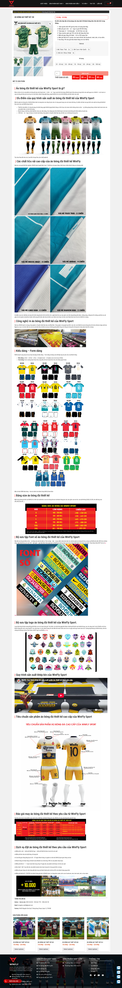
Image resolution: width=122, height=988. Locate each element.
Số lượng (81, 58)
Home (15, 12)
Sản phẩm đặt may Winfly (24, 12)
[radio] (63, 49)
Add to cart (85, 73)
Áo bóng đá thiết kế (36, 12)
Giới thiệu (43, 3)
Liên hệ (99, 3)
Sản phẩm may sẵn (72, 3)
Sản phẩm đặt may (56, 3)
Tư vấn (84, 3)
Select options (19, 949)
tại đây (46, 630)
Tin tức (92, 3)
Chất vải (81, 43)
